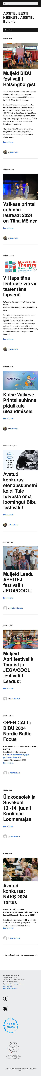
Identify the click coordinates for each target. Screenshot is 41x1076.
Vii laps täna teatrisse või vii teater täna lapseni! (19, 286)
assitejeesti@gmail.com (16, 984)
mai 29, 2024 (7, 38)
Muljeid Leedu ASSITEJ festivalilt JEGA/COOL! (18, 582)
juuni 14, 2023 (8, 625)
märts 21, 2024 (8, 169)
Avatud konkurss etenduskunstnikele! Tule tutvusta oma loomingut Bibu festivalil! (20, 491)
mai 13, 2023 (7, 854)
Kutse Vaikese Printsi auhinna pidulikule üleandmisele (19, 402)
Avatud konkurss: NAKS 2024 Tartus (15, 893)
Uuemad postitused (12, 955)
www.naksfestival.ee (10, 988)
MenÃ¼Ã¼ (9, 30)
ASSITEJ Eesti (15, 699)
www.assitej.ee (8, 986)
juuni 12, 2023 (8, 716)
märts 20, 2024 (8, 255)
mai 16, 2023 (7, 790)
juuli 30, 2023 (8, 542)
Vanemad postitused (28, 955)
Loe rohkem (8, 142)
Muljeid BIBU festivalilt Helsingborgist (19, 78)
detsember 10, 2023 (10, 446)
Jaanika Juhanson (16, 608)
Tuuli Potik (14, 152)
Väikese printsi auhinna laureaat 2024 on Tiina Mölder (20, 212)
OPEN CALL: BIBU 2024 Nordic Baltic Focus (17, 730)
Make (12, 1069)
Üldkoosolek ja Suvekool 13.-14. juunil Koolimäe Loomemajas (19, 807)
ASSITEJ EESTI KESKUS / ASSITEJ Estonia (18, 17)
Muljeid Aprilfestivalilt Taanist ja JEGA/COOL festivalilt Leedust (18, 667)
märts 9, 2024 (8, 366)
